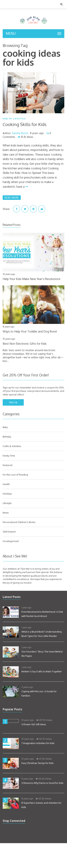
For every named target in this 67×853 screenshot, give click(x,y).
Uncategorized (11, 541)
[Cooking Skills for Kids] (33, 92)
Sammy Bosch (20, 133)
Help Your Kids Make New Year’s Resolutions (31, 279)
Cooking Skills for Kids (24, 124)
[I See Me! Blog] (33, 25)
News (6, 512)
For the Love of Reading (15, 474)
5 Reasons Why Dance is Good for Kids (42, 782)
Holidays (7, 493)
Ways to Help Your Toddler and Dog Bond (30, 331)
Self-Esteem (9, 531)
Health (7, 119)
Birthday (7, 436)
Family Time (9, 455)
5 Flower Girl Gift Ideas (33, 724)
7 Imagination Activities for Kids (37, 743)
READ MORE (11, 197)
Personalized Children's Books (19, 522)
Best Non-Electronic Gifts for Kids (25, 343)
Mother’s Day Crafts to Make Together (41, 671)
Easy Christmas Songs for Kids (37, 763)
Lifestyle (19, 119)
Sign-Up (13, 402)
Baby (5, 427)
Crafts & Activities (12, 446)
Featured (7, 465)
